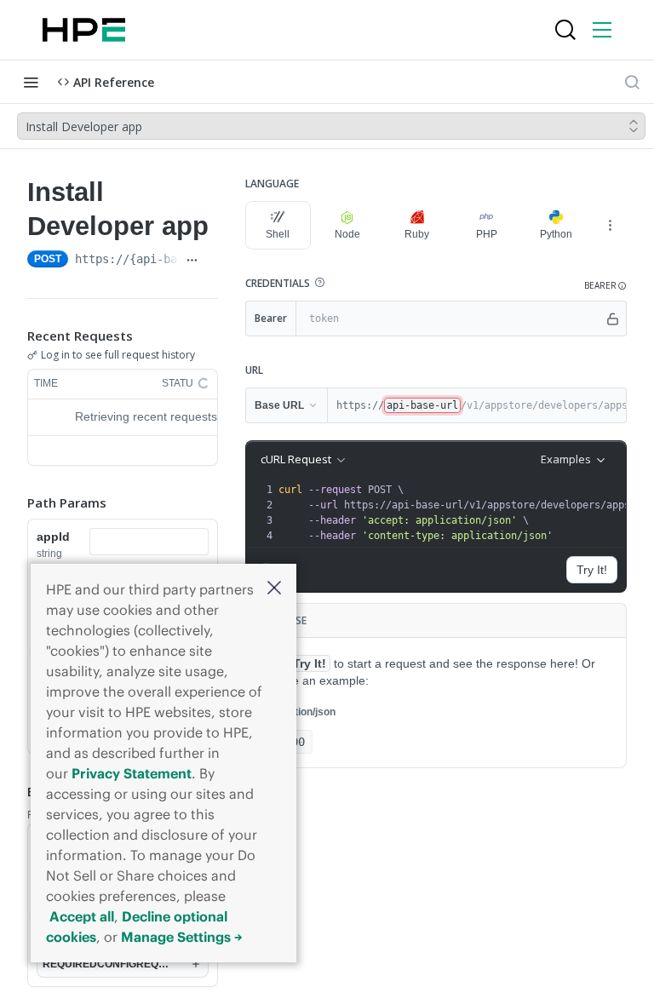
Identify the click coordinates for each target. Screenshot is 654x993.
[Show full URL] (192, 260)
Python (556, 234)
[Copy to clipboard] (211, 260)
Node (347, 234)
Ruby (416, 234)
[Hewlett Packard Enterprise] (84, 30)
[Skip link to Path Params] (15, 502)
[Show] (613, 318)
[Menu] (602, 30)
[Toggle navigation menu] (30, 81)
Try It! (592, 570)
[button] (274, 589)
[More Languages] (610, 225)
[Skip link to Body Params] (15, 791)
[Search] (565, 30)
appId (53, 536)
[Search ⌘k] (631, 81)
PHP (486, 234)
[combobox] (149, 541)
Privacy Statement (132, 773)
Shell (278, 234)
